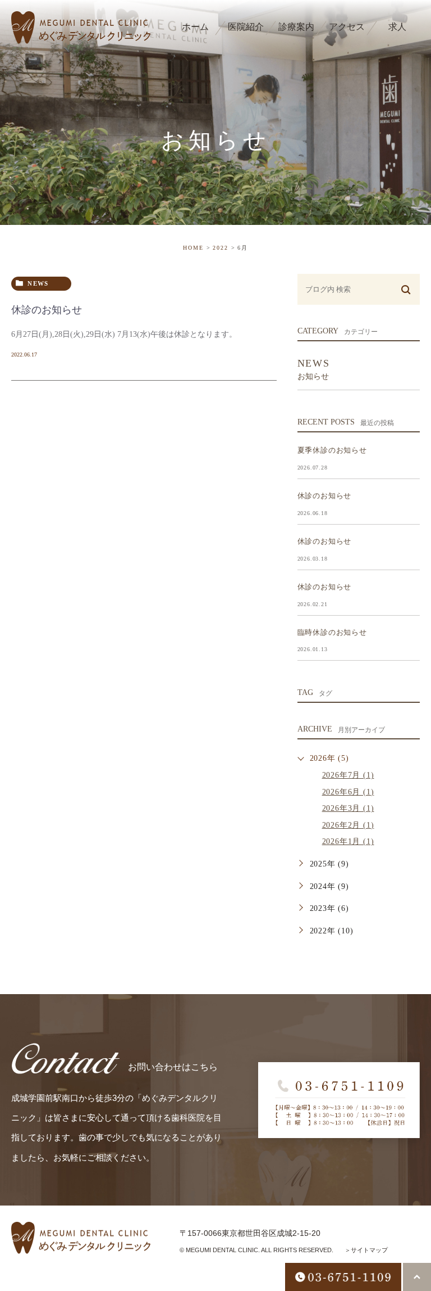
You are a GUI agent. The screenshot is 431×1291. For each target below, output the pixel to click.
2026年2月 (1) (348, 825)
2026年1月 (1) (348, 841)
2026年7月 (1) (348, 775)
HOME (193, 248)
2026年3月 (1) (348, 808)
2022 (220, 248)
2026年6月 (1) (348, 792)
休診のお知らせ (46, 309)
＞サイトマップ (366, 1250)
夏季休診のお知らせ (332, 450)
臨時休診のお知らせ (332, 632)
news (37, 283)
